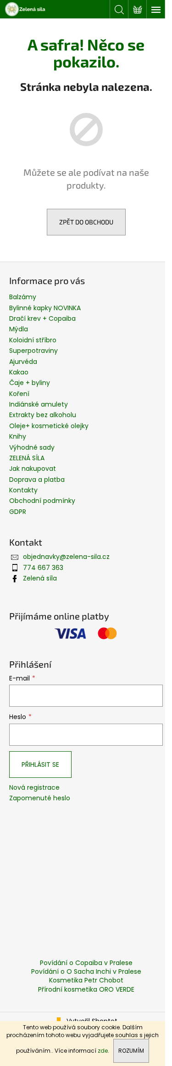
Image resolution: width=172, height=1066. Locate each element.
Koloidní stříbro (32, 340)
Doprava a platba (37, 479)
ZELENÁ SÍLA (26, 458)
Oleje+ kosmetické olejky (49, 425)
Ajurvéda (23, 361)
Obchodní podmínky (42, 500)
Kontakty (23, 490)
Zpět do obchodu (86, 222)
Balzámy (22, 296)
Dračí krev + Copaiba (42, 318)
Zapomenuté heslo (39, 798)
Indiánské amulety (38, 404)
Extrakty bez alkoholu (42, 414)
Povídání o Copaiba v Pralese (86, 962)
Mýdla (18, 329)
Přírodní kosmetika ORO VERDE (86, 989)
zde (103, 1051)
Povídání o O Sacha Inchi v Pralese (86, 971)
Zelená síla (40, 578)
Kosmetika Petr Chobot (86, 980)
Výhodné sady (32, 447)
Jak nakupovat (32, 468)
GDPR (17, 511)
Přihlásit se (40, 764)
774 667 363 (43, 567)
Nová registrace (34, 787)
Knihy (17, 436)
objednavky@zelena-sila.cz (66, 556)
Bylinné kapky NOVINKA (45, 308)
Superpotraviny (33, 350)
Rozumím (131, 1051)
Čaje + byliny (29, 382)
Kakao (18, 372)
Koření (19, 393)
